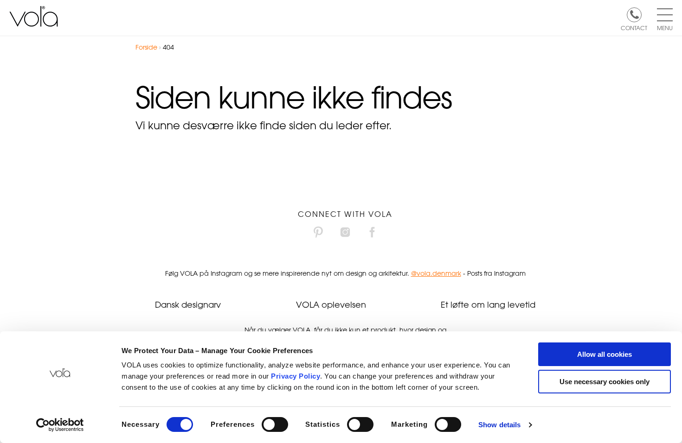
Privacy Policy (295, 376)
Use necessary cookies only (605, 382)
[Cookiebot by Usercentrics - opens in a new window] (60, 425)
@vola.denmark (436, 273)
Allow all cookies (604, 354)
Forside (146, 47)
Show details (499, 425)
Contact (634, 27)
